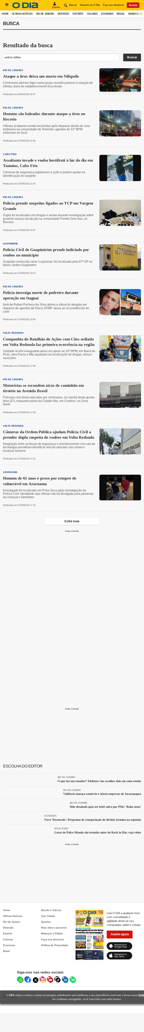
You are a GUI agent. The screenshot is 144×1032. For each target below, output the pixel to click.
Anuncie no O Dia (90, 5)
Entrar (56, 7)
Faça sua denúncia (113, 5)
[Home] (25, 7)
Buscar (132, 57)
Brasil (121, 13)
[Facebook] (27, 979)
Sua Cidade (48, 915)
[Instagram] (42, 979)
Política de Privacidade (54, 945)
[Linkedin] (65, 979)
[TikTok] (57, 979)
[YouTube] (49, 979)
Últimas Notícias (22, 13)
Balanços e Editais (52, 933)
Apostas (46, 921)
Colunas (92, 13)
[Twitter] (35, 979)
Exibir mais (72, 521)
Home (5, 13)
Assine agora (120, 934)
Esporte (78, 13)
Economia (107, 13)
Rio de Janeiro (45, 13)
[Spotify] (72, 979)
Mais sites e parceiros (54, 927)
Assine (133, 5)
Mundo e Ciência (51, 910)
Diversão (63, 13)
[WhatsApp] (19, 979)
